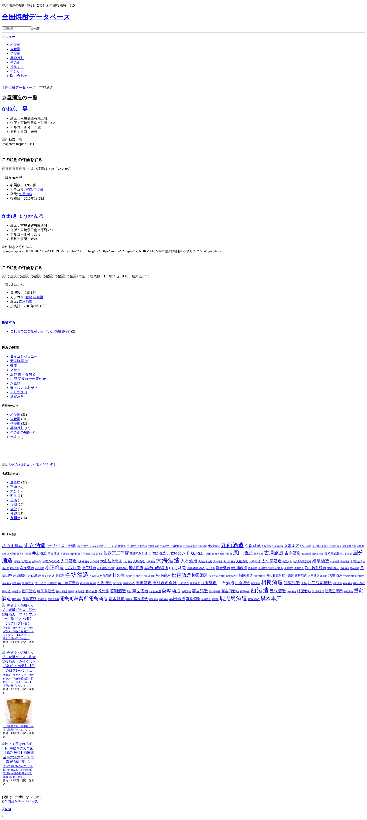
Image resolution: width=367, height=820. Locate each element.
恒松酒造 (344, 568)
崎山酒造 (252, 568)
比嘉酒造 (313, 575)
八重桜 (15, 383)
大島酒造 (139, 561)
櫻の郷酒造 (273, 575)
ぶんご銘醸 (67, 546)
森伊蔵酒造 (232, 576)
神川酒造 (337, 583)
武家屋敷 (17, 396)
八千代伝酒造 (193, 553)
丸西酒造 (232, 545)
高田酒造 (177, 599)
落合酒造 (155, 591)
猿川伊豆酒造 (68, 583)
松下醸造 (163, 575)
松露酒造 (181, 575)
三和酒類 (142, 546)
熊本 (13, 495)
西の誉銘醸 (214, 591)
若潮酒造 (118, 591)
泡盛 (13, 437)
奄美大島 (287, 561)
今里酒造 (65, 554)
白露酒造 (255, 583)
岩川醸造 (239, 568)
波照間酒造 (28, 583)
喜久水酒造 (317, 554)
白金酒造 (242, 583)
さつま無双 (12, 545)
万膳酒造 (120, 546)
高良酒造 (193, 599)
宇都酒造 (334, 561)
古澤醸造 (274, 553)
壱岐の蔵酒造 (51, 561)
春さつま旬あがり (23, 387)
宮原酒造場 (356, 561)
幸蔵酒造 (299, 568)
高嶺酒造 (153, 599)
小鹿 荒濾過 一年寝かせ (28, 379)
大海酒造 (168, 560)
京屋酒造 (25, 194)
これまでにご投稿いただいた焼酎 (35, 331)
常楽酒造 (289, 568)
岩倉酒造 (223, 568)
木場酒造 (58, 575)
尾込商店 (136, 568)
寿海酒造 (27, 568)
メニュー (8, 36)
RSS (66, 331)
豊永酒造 (278, 591)
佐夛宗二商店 (116, 553)
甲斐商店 (195, 583)
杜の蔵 (119, 575)
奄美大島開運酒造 (302, 561)
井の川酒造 (25, 554)
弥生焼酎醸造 (315, 568)
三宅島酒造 (153, 546)
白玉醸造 (208, 583)
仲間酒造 (85, 554)
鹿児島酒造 (233, 598)
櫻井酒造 (288, 575)
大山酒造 (127, 561)
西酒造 (259, 590)
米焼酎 (15, 44)
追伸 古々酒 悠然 (23, 374)
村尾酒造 (106, 575)
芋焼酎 (15, 53)
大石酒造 (189, 561)
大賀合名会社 (205, 561)
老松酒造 (91, 591)
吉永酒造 (293, 553)
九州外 (15, 518)
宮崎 (28, 189)
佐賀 (13, 509)
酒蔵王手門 (334, 591)
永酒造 (323, 576)
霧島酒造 (98, 598)
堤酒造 (17, 561)
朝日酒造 (46, 576)
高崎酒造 (140, 599)
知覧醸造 (292, 583)
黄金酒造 (254, 599)
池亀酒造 (335, 575)
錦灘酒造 (16, 599)
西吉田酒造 (230, 591)
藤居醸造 (200, 591)
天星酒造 (242, 561)
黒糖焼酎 (17, 58)
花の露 (103, 591)
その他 (15, 62)
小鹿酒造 (122, 568)
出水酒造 (219, 554)
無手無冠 (52, 583)
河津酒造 (16, 583)
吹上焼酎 (306, 554)
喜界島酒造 (331, 553)
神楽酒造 (359, 583)
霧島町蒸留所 (74, 598)
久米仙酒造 (305, 546)
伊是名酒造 (97, 554)
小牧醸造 (73, 568)
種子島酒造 (46, 591)
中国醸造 (202, 546)
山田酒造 (210, 568)
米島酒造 (80, 591)
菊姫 (129, 591)
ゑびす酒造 (83, 546)
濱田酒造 (41, 583)
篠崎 (71, 591)
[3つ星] (10, 168)
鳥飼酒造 (206, 599)
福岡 (13, 504)
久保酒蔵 (253, 545)
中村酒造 (214, 546)
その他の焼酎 (20, 432)
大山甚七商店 (111, 561)
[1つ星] (3, 168)
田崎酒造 (144, 583)
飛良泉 (129, 599)
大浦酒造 (150, 561)
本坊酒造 (77, 574)
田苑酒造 (183, 583)
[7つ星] (23, 168)
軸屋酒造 (304, 591)
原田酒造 (258, 554)
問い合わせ (18, 76)
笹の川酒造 (62, 591)
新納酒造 (354, 568)
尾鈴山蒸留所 (156, 568)
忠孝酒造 (333, 568)
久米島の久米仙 (320, 546)
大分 (13, 491)
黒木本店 (271, 598)
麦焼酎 (15, 49)
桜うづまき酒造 (217, 576)
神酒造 (6, 591)
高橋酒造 (163, 599)
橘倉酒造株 (259, 576)
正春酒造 (301, 575)
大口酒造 (69, 561)
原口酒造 (243, 553)
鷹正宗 (215, 599)
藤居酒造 (186, 591)
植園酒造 (246, 575)
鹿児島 (15, 482)
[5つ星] (17, 168)
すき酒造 (34, 545)
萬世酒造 (140, 591)
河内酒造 (6, 583)
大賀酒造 (218, 561)
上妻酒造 (176, 546)
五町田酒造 (13, 554)
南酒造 (228, 554)
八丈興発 (174, 553)
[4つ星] (13, 168)
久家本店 (291, 546)
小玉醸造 (89, 568)
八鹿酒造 (209, 554)
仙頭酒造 (75, 554)
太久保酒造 (271, 561)
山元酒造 (177, 567)
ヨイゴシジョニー (23, 356)
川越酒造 (263, 568)
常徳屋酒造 (275, 568)
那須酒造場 (318, 591)
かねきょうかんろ (23, 216)
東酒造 (139, 576)
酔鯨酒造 (348, 591)
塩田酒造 (26, 561)
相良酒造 (272, 582)
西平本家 (245, 591)
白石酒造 (225, 582)
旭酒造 (21, 575)
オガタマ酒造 (96, 546)
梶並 (13, 365)
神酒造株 (16, 591)
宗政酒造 (345, 561)
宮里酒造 (14, 568)
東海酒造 (130, 576)
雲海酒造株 (53, 599)
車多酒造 (291, 591)
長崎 (13, 500)
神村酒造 (347, 583)
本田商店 (94, 576)
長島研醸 (29, 599)
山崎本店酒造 (196, 568)
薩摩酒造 (171, 590)
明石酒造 (34, 575)
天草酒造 (255, 561)
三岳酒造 (164, 546)
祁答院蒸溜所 (320, 583)
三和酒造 (132, 546)
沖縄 (13, 513)
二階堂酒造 (335, 546)
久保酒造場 (278, 546)
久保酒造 (266, 546)
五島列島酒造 (349, 546)
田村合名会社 (164, 583)
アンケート (18, 71)
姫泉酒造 (320, 561)
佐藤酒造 (158, 553)
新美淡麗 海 (19, 361)
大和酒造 (94, 561)
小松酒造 (39, 568)
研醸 (304, 583)
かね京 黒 (15, 108)
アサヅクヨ (18, 392)
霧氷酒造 (117, 599)
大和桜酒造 (83, 561)
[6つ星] (20, 168)
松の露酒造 (149, 576)
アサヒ (15, 370)
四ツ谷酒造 (346, 554)
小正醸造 (54, 567)
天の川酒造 (229, 561)
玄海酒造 (104, 583)
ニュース (109, 546)
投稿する (17, 67)
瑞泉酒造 (117, 583)
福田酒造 (29, 591)
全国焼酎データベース (36, 17)
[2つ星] (6, 168)
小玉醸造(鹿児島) (106, 568)
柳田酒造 (200, 575)
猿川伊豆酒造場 (88, 583)
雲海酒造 (42, 599)
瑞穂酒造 (129, 583)
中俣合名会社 (190, 546)
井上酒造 (39, 553)
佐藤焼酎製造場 (140, 553)
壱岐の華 (36, 561)
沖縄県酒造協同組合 (353, 576)
